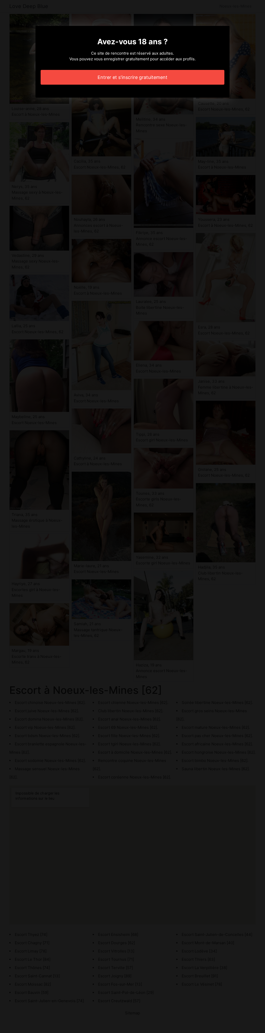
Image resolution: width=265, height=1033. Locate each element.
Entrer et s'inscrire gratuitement (132, 77)
